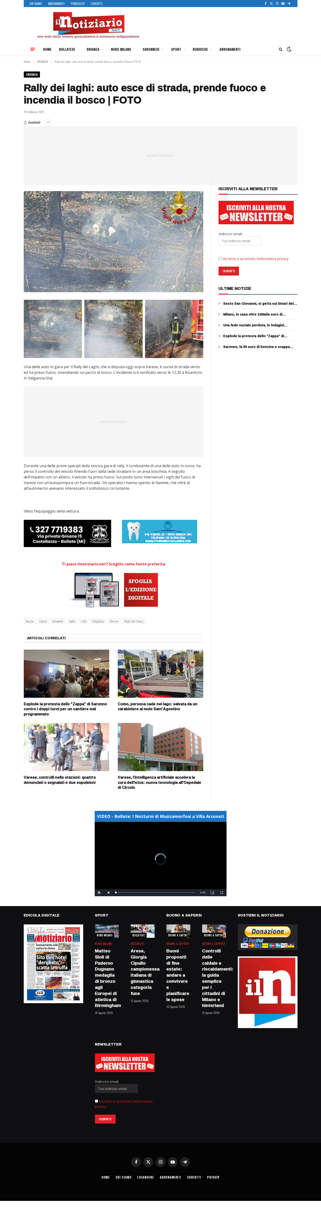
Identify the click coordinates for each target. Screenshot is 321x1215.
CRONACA (32, 74)
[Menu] (32, 49)
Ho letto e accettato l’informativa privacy (256, 258)
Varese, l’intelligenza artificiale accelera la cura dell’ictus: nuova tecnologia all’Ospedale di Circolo (159, 782)
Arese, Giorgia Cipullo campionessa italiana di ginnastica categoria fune (143, 972)
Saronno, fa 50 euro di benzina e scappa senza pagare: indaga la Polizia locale (256, 346)
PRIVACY (213, 1177)
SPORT (176, 49)
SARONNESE (151, 49)
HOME (47, 49)
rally (83, 621)
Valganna (98, 621)
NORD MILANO (121, 49)
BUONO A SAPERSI (178, 935)
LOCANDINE (145, 1177)
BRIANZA (93, 49)
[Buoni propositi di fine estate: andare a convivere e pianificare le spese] (178, 931)
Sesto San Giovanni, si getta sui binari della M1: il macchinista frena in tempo (260, 303)
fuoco (43, 621)
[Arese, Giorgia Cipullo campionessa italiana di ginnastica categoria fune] (143, 931)
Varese (114, 621)
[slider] (155, 892)
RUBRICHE (200, 49)
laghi (72, 621)
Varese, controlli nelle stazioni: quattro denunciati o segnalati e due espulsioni (60, 780)
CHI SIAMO (36, 3)
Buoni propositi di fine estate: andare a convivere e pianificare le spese (177, 975)
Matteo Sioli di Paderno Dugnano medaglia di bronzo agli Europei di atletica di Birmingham (107, 978)
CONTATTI (96, 3)
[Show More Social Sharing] (48, 122)
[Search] (280, 49)
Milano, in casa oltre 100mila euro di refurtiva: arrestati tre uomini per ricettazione (252, 314)
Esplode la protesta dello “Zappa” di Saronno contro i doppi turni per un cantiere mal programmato (65, 709)
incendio (57, 621)
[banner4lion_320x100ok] (67, 533)
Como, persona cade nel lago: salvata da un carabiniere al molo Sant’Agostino (157, 707)
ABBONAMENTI (56, 3)
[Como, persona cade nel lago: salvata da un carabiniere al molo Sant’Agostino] (160, 674)
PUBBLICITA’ (78, 3)
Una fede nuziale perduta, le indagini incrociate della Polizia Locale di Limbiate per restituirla (257, 325)
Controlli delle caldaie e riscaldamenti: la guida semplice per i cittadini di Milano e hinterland (214, 978)
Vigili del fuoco (133, 621)
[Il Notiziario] (88, 25)
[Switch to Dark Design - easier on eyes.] (289, 49)
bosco (30, 621)
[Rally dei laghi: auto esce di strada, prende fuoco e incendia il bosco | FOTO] (114, 241)
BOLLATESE (67, 49)
